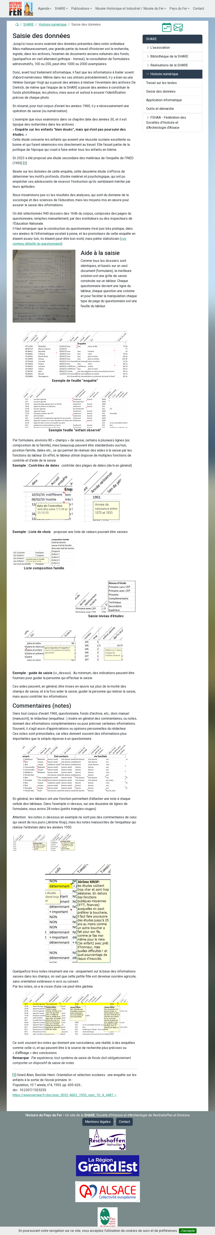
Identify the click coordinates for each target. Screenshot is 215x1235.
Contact (198, 8)
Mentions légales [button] (98, 1122)
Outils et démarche (160, 109)
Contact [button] (124, 1122)
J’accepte (188, 1231)
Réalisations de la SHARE (168, 65)
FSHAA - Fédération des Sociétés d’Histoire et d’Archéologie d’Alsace (166, 122)
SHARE (28, 24)
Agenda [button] (43, 8)
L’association (159, 48)
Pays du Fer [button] (178, 8)
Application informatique (164, 100)
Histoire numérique (53, 24)
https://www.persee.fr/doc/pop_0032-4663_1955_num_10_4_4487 (63, 1095)
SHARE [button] (60, 8)
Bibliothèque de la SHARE (168, 56)
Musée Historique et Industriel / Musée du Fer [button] (129, 8)
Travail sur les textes (161, 83)
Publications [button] (80, 8)
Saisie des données (161, 91)
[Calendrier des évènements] (166, 27)
